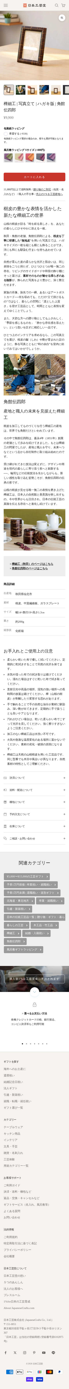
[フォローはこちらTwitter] (15, 1353)
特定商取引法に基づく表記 (20, 1243)
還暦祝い (9, 1075)
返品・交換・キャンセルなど (22, 1198)
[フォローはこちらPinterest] (34, 1353)
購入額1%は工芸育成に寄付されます (35, 978)
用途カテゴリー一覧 (16, 1165)
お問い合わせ (12, 1217)
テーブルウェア (13, 1127)
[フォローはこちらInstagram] (24, 1353)
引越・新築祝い (13, 1094)
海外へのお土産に (15, 1069)
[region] (34, 1020)
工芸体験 (9, 1159)
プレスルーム (12, 1295)
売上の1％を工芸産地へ (49, 194)
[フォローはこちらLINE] (53, 1353)
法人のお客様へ (13, 1288)
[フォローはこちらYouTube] (44, 1353)
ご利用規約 (10, 1237)
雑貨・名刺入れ (13, 1152)
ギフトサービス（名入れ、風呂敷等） (27, 1204)
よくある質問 (12, 1211)
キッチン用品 (12, 1133)
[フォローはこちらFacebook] (5, 1353)
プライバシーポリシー (17, 1249)
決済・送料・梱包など (17, 1191)
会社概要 (9, 1256)
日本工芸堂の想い (15, 1275)
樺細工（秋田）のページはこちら (32, 563)
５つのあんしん (13, 1282)
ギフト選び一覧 (13, 1107)
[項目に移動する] (9, 90)
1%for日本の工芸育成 (17, 1301)
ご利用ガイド (12, 1185)
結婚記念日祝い (13, 1081)
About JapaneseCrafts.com (19, 1308)
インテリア (10, 1139)
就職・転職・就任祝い (17, 1101)
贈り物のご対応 (42, 189)
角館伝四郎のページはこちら (30, 568)
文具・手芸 (10, 1146)
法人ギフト (10, 1088)
